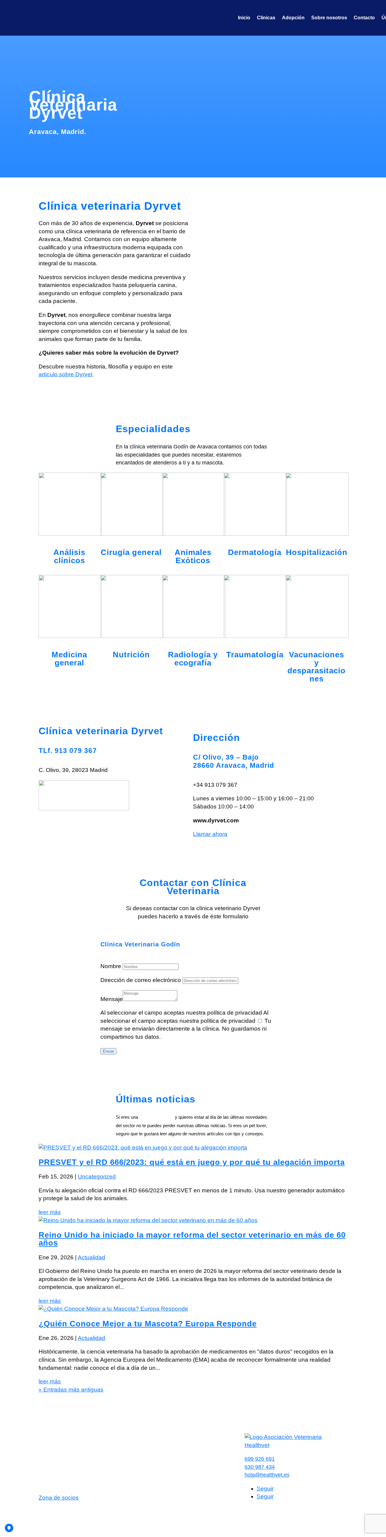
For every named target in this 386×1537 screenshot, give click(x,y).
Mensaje (111, 999)
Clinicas (266, 18)
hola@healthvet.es (267, 1475)
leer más (50, 1212)
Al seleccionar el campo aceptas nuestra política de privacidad (181, 1012)
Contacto (364, 18)
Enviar (108, 1051)
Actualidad (91, 1257)
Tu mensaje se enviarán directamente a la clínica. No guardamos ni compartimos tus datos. (185, 1029)
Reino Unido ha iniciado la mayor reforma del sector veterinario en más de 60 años (192, 1239)
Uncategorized (97, 1176)
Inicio (244, 18)
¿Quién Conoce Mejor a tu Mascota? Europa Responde (148, 1323)
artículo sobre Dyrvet (65, 374)
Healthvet (51, 1511)
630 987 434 (260, 1467)
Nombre (110, 966)
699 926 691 (260, 1459)
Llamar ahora (210, 834)
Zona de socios (59, 1497)
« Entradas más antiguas (71, 1389)
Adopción (293, 18)
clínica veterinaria (156, 1117)
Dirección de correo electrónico (140, 980)
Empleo (151, 1443)
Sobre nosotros (329, 18)
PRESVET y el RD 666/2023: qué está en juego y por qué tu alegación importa (192, 1162)
